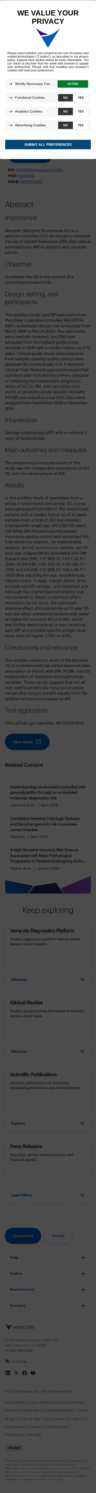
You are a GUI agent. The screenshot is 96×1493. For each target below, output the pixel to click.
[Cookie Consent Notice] (48, 79)
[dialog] (48, 79)
